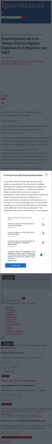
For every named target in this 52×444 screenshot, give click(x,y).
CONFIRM (15, 265)
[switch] (42, 224)
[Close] (47, 175)
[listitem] (26, 218)
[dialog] (26, 222)
